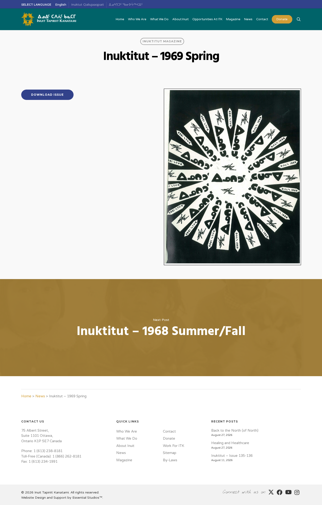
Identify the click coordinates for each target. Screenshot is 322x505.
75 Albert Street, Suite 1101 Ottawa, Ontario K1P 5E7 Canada (41, 435)
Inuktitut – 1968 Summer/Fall (161, 327)
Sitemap (169, 453)
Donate (169, 438)
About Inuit (125, 446)
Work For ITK (173, 446)
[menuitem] (61, 5)
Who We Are (126, 431)
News (40, 396)
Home (26, 396)
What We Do (126, 438)
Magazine (124, 460)
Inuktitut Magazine (162, 41)
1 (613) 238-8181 (47, 451)
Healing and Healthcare (230, 443)
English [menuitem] (60, 5)
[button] (47, 95)
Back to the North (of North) (234, 430)
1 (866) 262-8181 (66, 456)
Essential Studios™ (87, 498)
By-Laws (170, 460)
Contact (169, 431)
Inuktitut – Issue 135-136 (232, 456)
